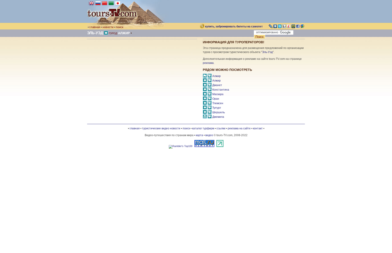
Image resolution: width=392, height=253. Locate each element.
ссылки (220, 128)
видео (209, 135)
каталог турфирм (203, 128)
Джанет (217, 85)
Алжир (124, 33)
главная (94, 27)
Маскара (217, 94)
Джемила (218, 116)
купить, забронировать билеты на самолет (234, 26)
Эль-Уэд (95, 33)
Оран (215, 98)
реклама (208, 63)
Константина (220, 89)
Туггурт (216, 107)
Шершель (218, 112)
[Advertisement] (125, 77)
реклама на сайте (239, 128)
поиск (119, 27)
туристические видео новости (161, 128)
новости (108, 27)
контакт (258, 128)
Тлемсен (217, 103)
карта (199, 135)
